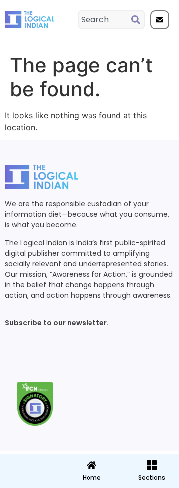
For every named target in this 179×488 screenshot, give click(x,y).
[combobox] (105, 19)
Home (92, 477)
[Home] (91, 465)
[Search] (137, 19)
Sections (29, 481)
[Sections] (29, 462)
